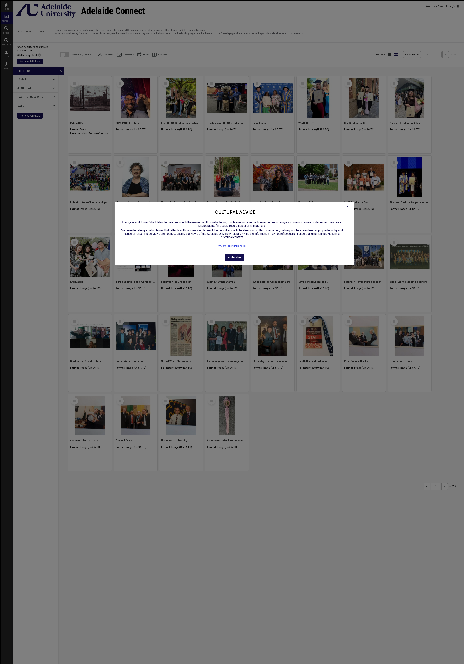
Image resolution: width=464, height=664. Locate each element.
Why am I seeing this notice (232, 245)
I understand (234, 257)
